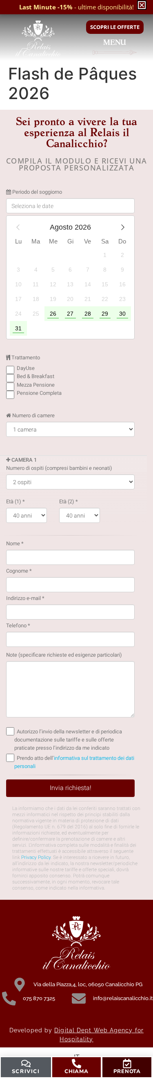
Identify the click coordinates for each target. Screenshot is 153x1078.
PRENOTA (127, 1071)
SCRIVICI (26, 1071)
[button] (142, 5)
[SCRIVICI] (26, 1063)
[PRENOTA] (127, 1063)
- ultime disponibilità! (76, 7)
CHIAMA (76, 1071)
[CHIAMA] (76, 1063)
